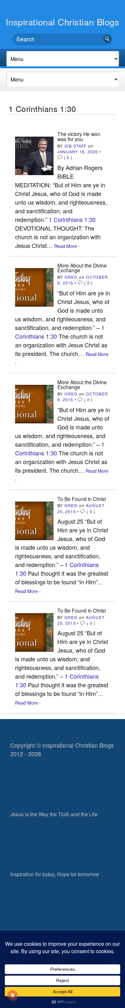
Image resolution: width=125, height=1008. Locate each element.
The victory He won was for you (78, 136)
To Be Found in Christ (81, 498)
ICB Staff (75, 145)
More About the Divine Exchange (82, 268)
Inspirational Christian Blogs (63, 21)
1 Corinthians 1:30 (72, 219)
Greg (71, 277)
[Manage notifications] (12, 995)
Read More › (67, 245)
